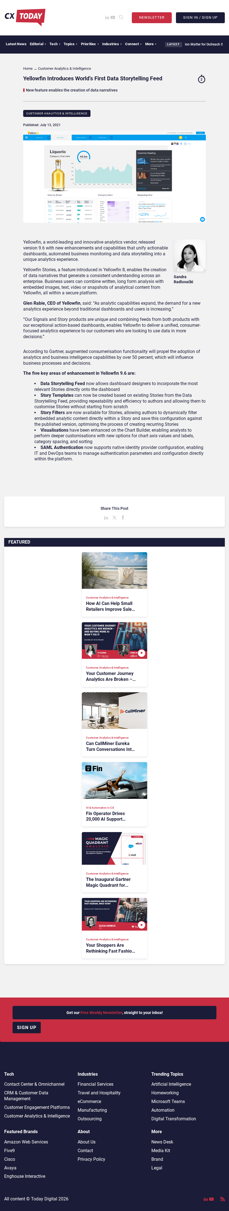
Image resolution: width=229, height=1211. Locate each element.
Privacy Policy (91, 1159)
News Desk (162, 1142)
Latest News (16, 44)
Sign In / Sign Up (200, 17)
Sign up (26, 1027)
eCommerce (89, 1101)
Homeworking (165, 1092)
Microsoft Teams (168, 1101)
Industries (112, 44)
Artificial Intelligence (171, 1084)
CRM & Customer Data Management (26, 1095)
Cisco (9, 1159)
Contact (85, 1150)
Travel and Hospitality (99, 1092)
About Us (87, 1142)
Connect (133, 44)
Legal (156, 1168)
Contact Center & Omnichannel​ (34, 1084)
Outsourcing (90, 1118)
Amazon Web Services (26, 1142)
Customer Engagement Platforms (37, 1107)
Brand (157, 1159)
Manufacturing (92, 1110)
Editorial (38, 44)
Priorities (90, 44)
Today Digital (44, 1199)
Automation (163, 1110)
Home (28, 68)
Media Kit (160, 1150)
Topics (70, 44)
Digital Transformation (173, 1118)
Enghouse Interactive (24, 1176)
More (151, 44)
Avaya (10, 1168)
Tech (54, 44)
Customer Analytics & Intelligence (56, 113)
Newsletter (151, 17)
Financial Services (95, 1084)
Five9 (9, 1150)
